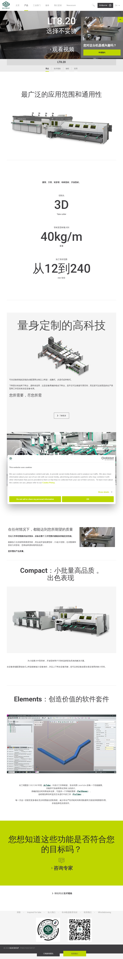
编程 (67, 68)
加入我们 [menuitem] (51, 912)
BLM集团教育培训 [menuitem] (69, 912)
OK (87, 499)
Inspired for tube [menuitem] (34, 912)
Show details (103, 492)
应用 (75, 68)
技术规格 (57, 68)
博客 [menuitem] (19, 912)
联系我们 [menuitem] (88, 912)
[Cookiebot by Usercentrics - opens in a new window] (103, 458)
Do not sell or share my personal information (35, 499)
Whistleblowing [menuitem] (104, 912)
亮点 (47, 68)
